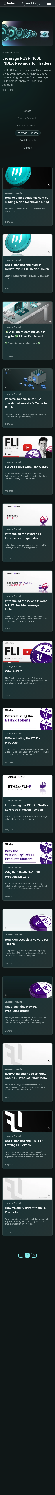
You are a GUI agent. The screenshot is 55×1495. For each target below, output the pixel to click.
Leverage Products (27, 132)
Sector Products (27, 118)
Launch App (31, 3)
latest (27, 110)
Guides (27, 147)
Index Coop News (27, 125)
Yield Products (27, 140)
